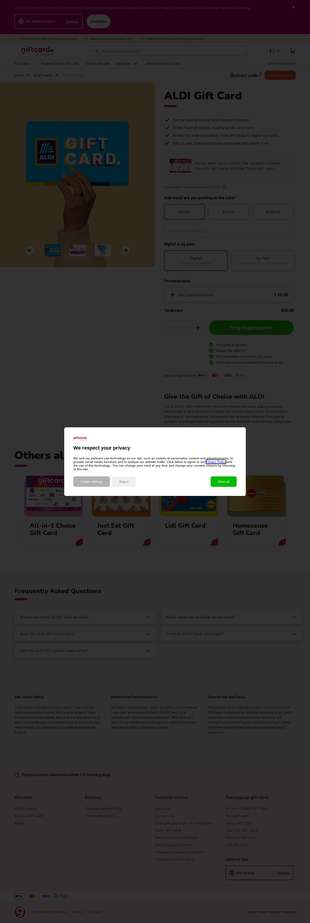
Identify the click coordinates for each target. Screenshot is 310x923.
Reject (123, 481)
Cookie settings (92, 481)
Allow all (223, 481)
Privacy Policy (216, 462)
